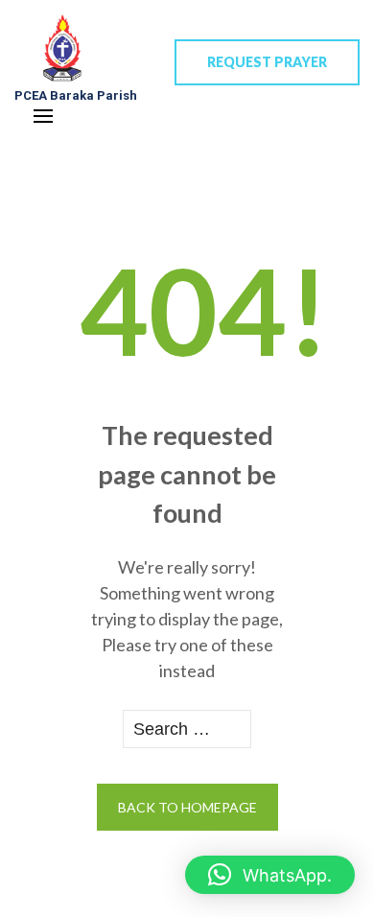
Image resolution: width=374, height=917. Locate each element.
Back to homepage (187, 807)
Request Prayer (267, 62)
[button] (270, 875)
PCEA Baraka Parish (75, 95)
